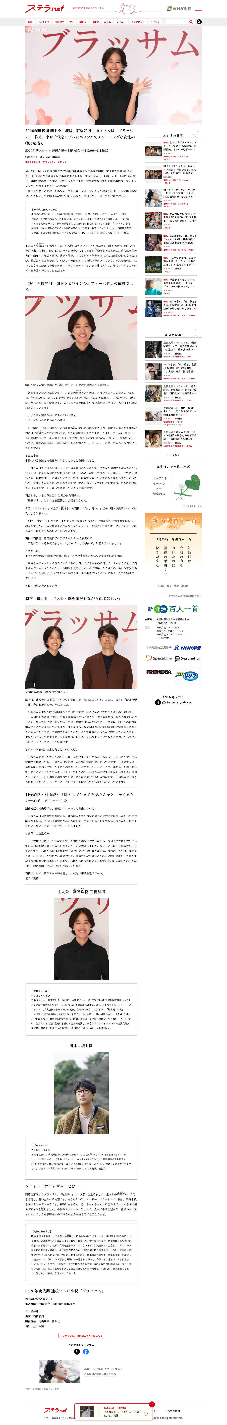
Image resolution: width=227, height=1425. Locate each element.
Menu (198, 7)
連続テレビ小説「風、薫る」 (175, 250)
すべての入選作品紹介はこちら (185, 596)
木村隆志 (177, 269)
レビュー (121, 21)
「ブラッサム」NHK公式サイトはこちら (81, 1335)
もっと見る (171, 455)
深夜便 (95, 21)
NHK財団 (59, 21)
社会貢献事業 (168, 422)
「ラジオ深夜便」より (191, 506)
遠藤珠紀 (177, 353)
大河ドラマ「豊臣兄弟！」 (174, 357)
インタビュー (138, 21)
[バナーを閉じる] (152, 1404)
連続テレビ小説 (51, 1388)
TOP (27, 1388)
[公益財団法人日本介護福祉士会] (159, 649)
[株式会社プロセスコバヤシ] (159, 677)
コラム (107, 21)
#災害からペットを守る (173, 425)
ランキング (43, 21)
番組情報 (37, 1388)
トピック (155, 21)
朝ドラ (82, 21)
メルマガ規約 (172, 1411)
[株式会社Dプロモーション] (187, 660)
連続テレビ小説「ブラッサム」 (40, 162)
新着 (30, 21)
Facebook (86, 1351)
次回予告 (192, 250)
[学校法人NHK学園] (187, 649)
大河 (71, 21)
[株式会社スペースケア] (159, 660)
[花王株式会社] (187, 677)
